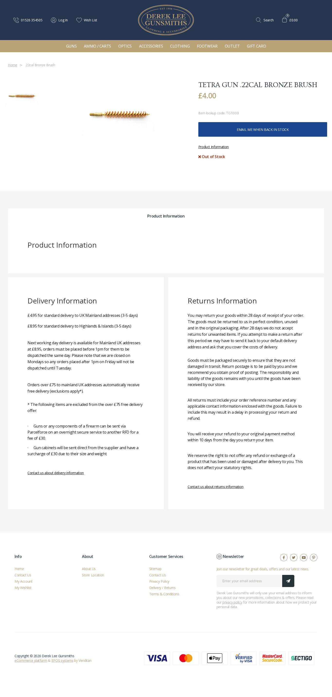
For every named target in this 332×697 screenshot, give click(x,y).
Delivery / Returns (162, 587)
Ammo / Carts (97, 46)
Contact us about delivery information (55, 472)
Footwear (207, 46)
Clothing (180, 46)
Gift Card (256, 46)
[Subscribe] (288, 581)
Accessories (151, 46)
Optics (125, 46)
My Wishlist (23, 587)
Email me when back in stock (263, 129)
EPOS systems (62, 660)
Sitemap (155, 568)
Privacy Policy (159, 581)
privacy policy (232, 602)
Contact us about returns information (215, 486)
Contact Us (23, 575)
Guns (71, 46)
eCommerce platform (31, 660)
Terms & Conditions (164, 594)
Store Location (93, 575)
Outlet (232, 46)
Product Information (213, 146)
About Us (89, 568)
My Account (24, 581)
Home (19, 568)
